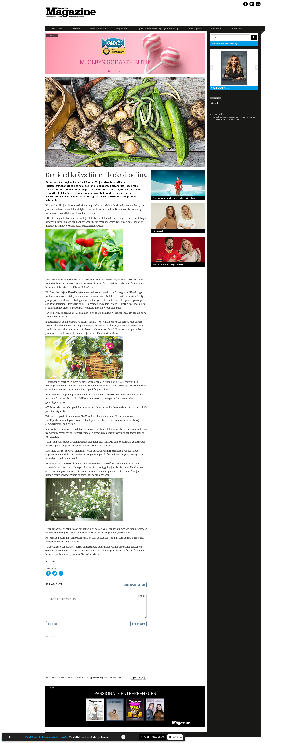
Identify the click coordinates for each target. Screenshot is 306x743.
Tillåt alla (175, 737)
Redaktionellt (97, 28)
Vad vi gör (194, 28)
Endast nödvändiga (152, 737)
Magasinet (121, 28)
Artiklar (76, 28)
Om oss (215, 28)
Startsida (57, 28)
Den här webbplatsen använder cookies (46, 737)
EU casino (215, 102)
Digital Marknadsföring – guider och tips (158, 28)
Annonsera (236, 28)
